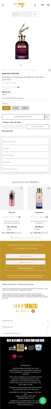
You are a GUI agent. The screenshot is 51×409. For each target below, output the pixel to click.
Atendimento (7, 321)
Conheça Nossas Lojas (11, 333)
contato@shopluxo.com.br (25, 398)
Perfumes (11, 70)
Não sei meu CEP (7, 131)
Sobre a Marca (8, 155)
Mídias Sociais (7, 327)
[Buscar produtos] (35, 14)
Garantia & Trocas (9, 169)
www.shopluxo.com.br (25, 384)
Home (4, 70)
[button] (6, 108)
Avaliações (6, 162)
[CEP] (13, 125)
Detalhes (6, 148)
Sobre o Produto (9, 141)
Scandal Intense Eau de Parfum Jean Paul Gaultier (30, 70)
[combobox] (25, 14)
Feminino (19, 70)
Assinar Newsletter (25, 268)
